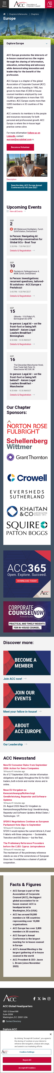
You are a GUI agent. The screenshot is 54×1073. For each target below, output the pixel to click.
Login (49, 6)
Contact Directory (13, 1021)
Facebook (34, 998)
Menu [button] (4, 6)
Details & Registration (20, 250)
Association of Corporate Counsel (27, 4)
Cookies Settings (27, 1052)
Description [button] (11, 179)
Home (4, 14)
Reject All (27, 1060)
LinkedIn (44, 998)
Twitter (39, 998)
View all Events (16, 211)
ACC (11, 998)
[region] (27, 1051)
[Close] (51, 1034)
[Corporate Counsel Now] (27, 631)
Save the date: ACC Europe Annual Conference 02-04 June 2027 (26, 186)
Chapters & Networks (18, 14)
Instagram (49, 998)
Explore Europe (15, 43)
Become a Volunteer (20, 147)
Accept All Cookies (27, 1068)
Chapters (35, 14)
